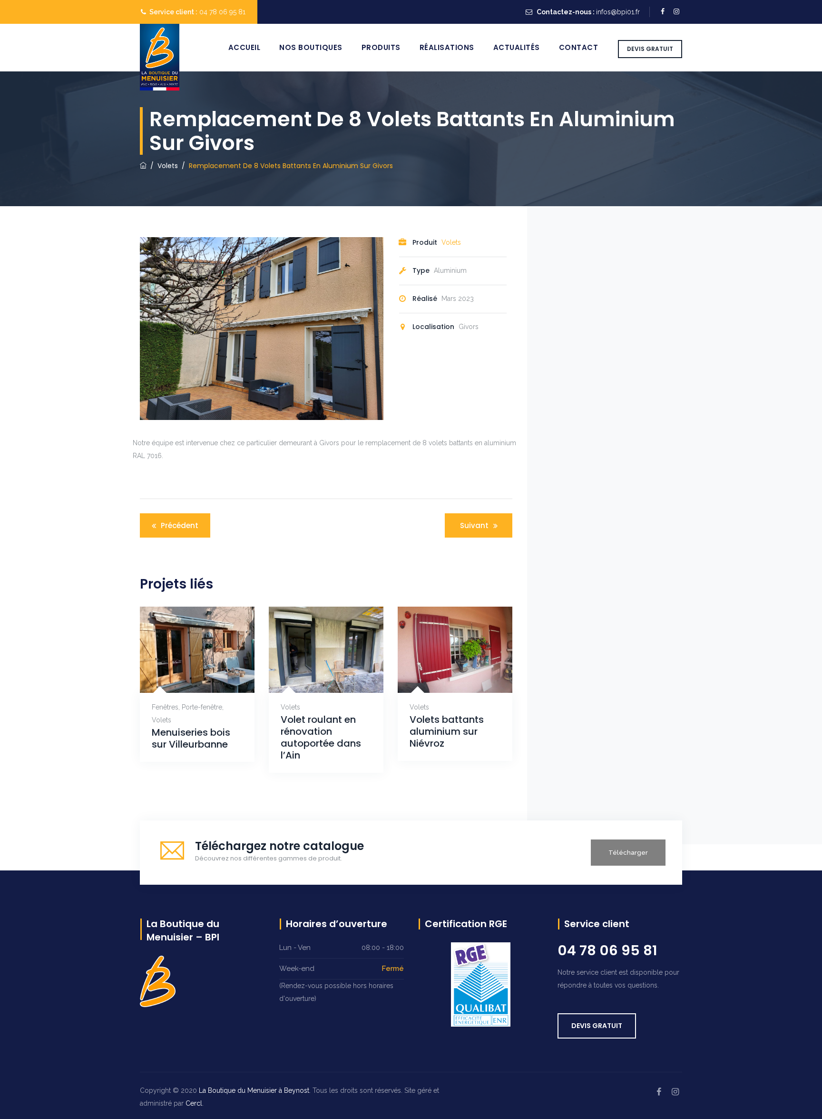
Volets (451, 242)
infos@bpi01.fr (618, 12)
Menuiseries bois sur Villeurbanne (191, 738)
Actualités (516, 47)
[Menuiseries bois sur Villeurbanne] (186, 678)
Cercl (194, 1103)
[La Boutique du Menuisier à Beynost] (159, 57)
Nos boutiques (310, 47)
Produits (381, 47)
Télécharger (628, 852)
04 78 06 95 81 (222, 12)
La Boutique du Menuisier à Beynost (254, 1090)
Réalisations (447, 47)
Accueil (244, 47)
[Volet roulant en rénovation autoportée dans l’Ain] (314, 678)
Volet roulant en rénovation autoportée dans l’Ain (321, 737)
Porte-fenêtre (202, 707)
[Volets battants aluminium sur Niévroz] (443, 678)
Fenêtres (165, 707)
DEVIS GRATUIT (650, 49)
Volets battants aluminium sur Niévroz (447, 731)
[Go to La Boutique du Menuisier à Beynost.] (143, 165)
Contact (578, 47)
